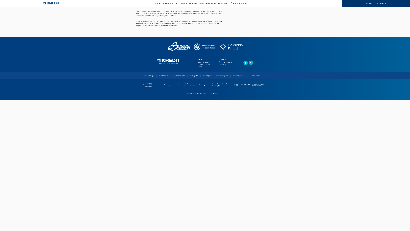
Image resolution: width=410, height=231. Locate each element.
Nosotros (167, 3)
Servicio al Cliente (207, 3)
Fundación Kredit (204, 64)
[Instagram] (251, 63)
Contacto (223, 59)
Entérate (193, 3)
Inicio (157, 3)
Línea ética (223, 3)
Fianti (200, 66)
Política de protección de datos (242, 85)
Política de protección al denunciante (259, 85)
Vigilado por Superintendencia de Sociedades (148, 84)
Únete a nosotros (239, 3)
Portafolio (180, 3)
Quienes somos (203, 62)
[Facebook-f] (245, 63)
